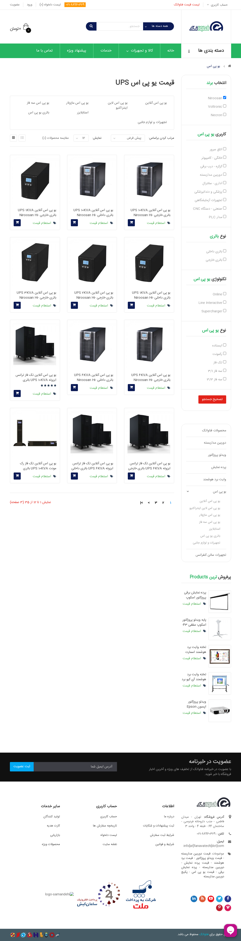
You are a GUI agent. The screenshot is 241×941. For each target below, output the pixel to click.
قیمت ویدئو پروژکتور (209, 858)
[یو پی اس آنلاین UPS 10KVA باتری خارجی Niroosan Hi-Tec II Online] (149, 179)
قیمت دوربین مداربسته (195, 853)
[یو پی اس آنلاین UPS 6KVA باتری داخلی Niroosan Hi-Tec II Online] (92, 344)
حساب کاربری (108, 816)
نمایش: (96, 138)
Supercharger (212, 311)
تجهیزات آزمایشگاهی (209, 200)
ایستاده (217, 345)
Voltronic (215, 106)
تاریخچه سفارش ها (105, 825)
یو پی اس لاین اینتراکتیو (204, 508)
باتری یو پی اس (210, 536)
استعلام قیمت (192, 604)
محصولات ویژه (51, 844)
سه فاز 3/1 (215, 371)
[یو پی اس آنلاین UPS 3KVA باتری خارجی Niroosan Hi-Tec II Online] (34, 262)
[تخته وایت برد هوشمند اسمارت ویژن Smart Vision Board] (220, 656)
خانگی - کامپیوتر (212, 158)
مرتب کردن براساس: (161, 138)
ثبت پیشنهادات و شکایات (158, 825)
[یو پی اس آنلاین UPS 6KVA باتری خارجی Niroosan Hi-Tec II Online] (149, 344)
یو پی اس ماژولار (209, 515)
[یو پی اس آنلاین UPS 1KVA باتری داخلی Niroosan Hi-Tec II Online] (149, 262)
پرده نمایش (218, 467)
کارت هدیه (53, 825)
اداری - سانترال (212, 183)
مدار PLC (216, 217)
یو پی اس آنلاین (210, 501)
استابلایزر (214, 529)
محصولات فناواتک (214, 430)
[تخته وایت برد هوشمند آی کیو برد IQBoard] (220, 683)
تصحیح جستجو (212, 399)
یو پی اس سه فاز (209, 522)
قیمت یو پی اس (203, 872)
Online (218, 294)
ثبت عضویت (21, 766)
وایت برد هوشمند (214, 479)
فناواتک (204, 934)
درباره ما (169, 816)
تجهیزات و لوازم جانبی (206, 542)
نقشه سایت (110, 844)
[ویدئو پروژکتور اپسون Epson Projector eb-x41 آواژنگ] (220, 711)
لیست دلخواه (108, 835)
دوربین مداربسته (211, 175)
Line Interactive (210, 303)
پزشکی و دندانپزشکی (208, 192)
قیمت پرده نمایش (196, 863)
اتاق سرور (216, 149)
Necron (217, 115)
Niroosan (215, 98)
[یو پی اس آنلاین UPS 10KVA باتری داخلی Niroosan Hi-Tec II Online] (92, 179)
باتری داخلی (214, 251)
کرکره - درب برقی (211, 166)
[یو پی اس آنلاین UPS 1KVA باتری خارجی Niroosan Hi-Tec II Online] (34, 179)
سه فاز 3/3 (215, 379)
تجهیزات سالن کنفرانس (211, 555)
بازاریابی (55, 835)
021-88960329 (75, 4)
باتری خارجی (214, 260)
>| (141, 503)
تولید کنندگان (51, 816)
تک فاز (218, 362)
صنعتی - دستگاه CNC (208, 208)
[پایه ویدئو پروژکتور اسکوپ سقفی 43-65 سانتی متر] (220, 629)
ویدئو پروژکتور (217, 455)
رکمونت (218, 354)
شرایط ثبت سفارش (162, 835)
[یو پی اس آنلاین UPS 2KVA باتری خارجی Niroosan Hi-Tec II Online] (92, 262)
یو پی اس (219, 492)
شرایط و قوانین (164, 844)
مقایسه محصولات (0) (55, 138)
